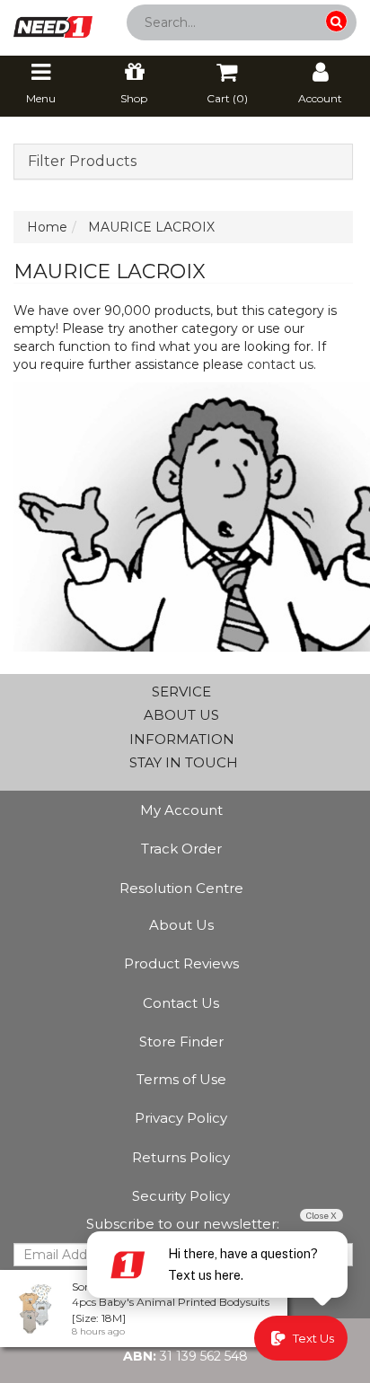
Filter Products (82, 161)
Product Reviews (181, 963)
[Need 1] (52, 21)
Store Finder (181, 1041)
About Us (181, 924)
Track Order (181, 848)
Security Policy (181, 1195)
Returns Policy (181, 1157)
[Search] (336, 21)
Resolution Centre (181, 888)
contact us (280, 364)
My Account (181, 809)
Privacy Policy (181, 1117)
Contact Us (181, 1002)
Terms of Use (181, 1079)
